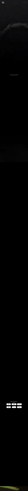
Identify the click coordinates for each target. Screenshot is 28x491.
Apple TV (14, 407)
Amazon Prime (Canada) (14, 404)
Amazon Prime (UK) (9, 407)
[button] (14, 242)
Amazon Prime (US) (9, 404)
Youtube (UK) (19, 407)
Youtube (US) (19, 404)
